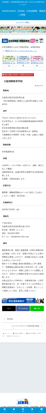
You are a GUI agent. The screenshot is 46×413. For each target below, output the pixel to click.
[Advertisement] (23, 367)
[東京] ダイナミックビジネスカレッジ (21, 51)
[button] (41, 327)
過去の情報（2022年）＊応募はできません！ (18, 74)
